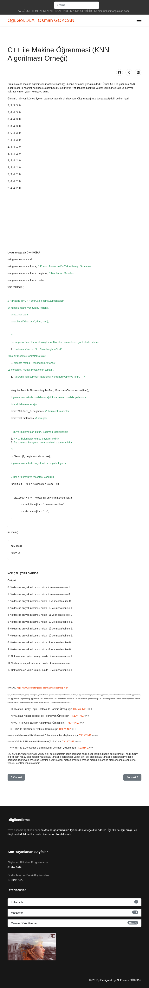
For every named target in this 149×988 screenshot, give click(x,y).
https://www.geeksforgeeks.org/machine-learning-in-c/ (42, 688)
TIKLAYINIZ (80, 709)
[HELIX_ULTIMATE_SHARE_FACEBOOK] (119, 72)
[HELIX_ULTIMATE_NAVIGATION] (139, 20)
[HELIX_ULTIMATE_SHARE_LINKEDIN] (138, 72)
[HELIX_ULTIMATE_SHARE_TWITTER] (129, 72)
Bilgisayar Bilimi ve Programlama (28, 865)
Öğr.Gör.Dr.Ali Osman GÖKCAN (41, 20)
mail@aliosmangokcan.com (113, 11)
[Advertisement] (74, 220)
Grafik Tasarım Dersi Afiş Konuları (28, 877)
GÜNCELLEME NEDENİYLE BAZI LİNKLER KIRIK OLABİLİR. (57, 11)
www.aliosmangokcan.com (24, 829)
